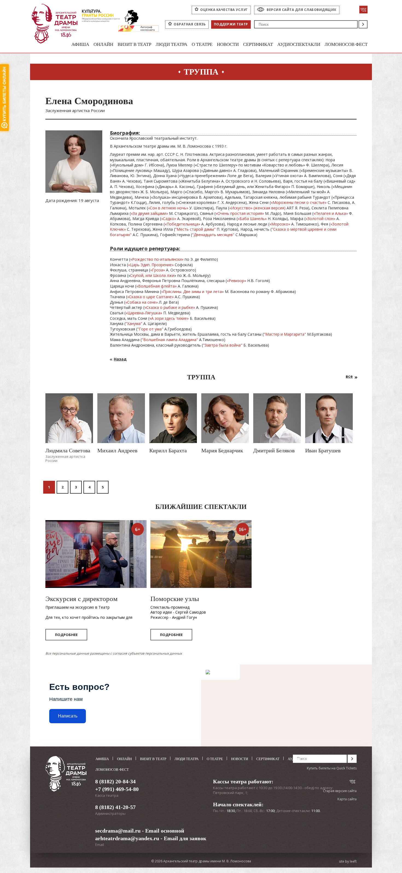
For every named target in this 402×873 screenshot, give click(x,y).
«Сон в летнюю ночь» (168, 207)
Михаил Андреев (117, 450)
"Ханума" (134, 323)
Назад (120, 359)
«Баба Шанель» (252, 218)
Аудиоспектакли (298, 44)
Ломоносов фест (346, 44)
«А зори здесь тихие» (169, 318)
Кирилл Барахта (168, 450)
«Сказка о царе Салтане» (150, 296)
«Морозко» (279, 224)
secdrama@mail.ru (118, 831)
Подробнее (66, 634)
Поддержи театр (231, 24)
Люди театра (171, 44)
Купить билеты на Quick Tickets (332, 768)
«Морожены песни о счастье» (299, 202)
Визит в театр (134, 44)
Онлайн (103, 44)
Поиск (363, 24)
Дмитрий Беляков (274, 450)
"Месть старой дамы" (195, 229)
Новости (228, 44)
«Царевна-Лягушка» (144, 312)
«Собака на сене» (141, 302)
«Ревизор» (236, 280)
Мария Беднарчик (222, 450)
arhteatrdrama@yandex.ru (127, 838)
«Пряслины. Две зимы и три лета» (192, 291)
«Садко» (168, 218)
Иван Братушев (322, 450)
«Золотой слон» (320, 218)
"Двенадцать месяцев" (213, 234)
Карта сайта (347, 799)
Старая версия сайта (340, 791)
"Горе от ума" (150, 329)
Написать (67, 716)
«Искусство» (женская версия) (257, 207)
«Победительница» (182, 224)
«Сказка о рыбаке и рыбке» (169, 307)
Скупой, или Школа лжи (152, 275)
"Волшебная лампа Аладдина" (170, 339)
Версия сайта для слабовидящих (301, 9)
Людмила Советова (67, 450)
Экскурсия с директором (81, 598)
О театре (202, 44)
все (349, 376)
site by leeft (348, 861)
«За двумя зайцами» (149, 213)
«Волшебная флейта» (156, 286)
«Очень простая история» (239, 213)
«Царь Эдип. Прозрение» (151, 264)
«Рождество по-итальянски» (156, 259)
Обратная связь (190, 24)
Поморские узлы (174, 598)
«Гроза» (157, 270)
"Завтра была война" (223, 345)
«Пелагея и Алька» (330, 213)
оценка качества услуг (224, 9)
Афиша (80, 44)
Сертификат (258, 44)
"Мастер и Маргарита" (285, 334)
